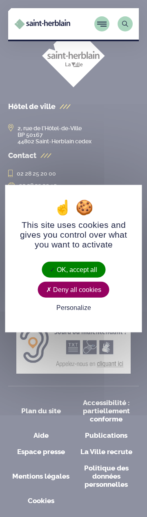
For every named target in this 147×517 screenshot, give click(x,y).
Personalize (73, 307)
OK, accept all (76, 269)
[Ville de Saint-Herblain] (42, 27)
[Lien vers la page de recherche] (125, 23)
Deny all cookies (76, 289)
